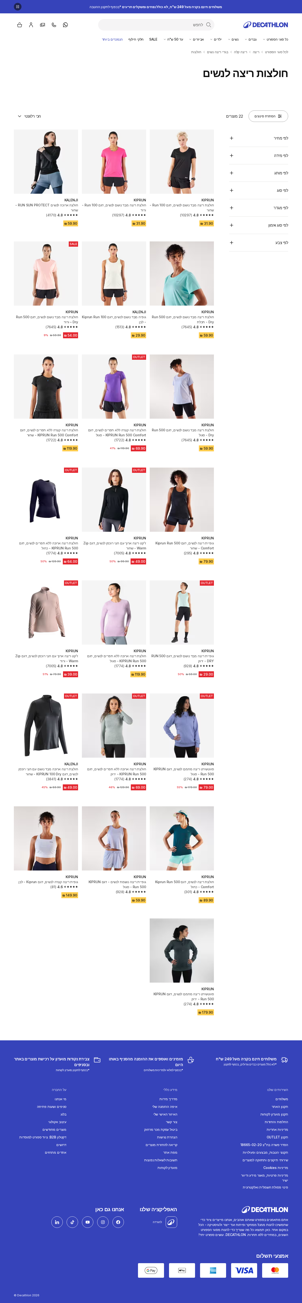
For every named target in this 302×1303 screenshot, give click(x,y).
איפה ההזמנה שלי (164, 1107)
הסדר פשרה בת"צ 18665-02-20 (264, 1145)
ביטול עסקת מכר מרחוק (160, 1129)
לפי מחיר (281, 138)
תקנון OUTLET (277, 1137)
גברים (252, 39)
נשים (234, 39)
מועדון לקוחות (167, 1168)
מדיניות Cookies (275, 1168)
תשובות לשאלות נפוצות (160, 1160)
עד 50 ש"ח (174, 39)
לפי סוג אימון (278, 225)
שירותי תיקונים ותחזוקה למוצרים (265, 1160)
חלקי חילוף (136, 39)
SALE (153, 39)
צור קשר (171, 1122)
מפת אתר (170, 1152)
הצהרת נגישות (167, 1137)
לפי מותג (281, 173)
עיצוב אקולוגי (57, 1122)
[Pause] (17, 6)
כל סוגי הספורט (277, 39)
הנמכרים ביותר (112, 39)
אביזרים (198, 39)
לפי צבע (282, 242)
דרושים (61, 1145)
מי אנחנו (60, 1099)
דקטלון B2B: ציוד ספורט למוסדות (42, 1137)
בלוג (63, 1114)
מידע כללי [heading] (170, 1090)
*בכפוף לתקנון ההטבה (156, 7)
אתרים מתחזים (55, 1152)
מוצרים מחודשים (54, 1129)
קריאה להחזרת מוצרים (161, 1145)
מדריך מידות (168, 1099)
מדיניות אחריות (277, 1129)
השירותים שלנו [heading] (277, 1090)
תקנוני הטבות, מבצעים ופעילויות (265, 1152)
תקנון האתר (280, 1107)
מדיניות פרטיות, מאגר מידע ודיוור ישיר (264, 1177)
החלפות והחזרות (276, 1122)
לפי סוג (282, 190)
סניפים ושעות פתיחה (51, 1107)
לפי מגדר (281, 207)
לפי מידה (281, 155)
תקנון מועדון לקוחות (274, 1114)
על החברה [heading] (59, 1090)
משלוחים (282, 1099)
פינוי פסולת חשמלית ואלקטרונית (265, 1187)
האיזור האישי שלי (165, 1114)
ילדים (217, 39)
